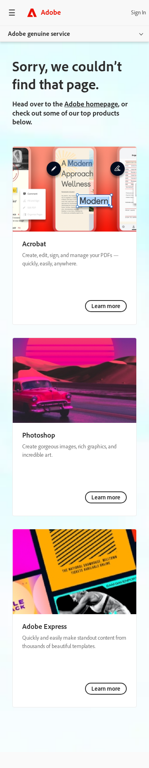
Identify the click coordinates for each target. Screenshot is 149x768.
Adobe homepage (91, 104)
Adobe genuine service (39, 33)
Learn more (105, 306)
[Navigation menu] (12, 12)
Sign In (138, 12)
